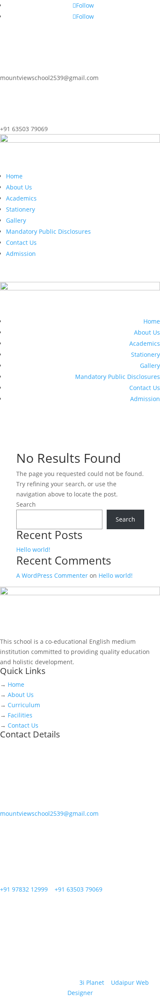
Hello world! (33, 549)
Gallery (16, 220)
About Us (19, 187)
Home (14, 176)
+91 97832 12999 (24, 889)
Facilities (20, 715)
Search (26, 504)
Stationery (20, 209)
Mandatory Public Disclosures (48, 231)
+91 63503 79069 (78, 889)
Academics (21, 198)
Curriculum (24, 705)
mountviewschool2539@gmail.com (49, 813)
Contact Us (21, 242)
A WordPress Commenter (52, 575)
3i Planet (91, 982)
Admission (21, 254)
